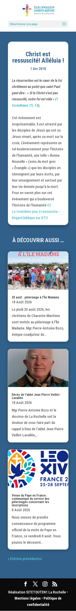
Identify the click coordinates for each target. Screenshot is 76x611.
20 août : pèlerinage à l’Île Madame (35, 297)
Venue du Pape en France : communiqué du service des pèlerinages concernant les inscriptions (30, 500)
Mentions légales (28, 598)
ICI (49, 205)
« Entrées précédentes (25, 559)
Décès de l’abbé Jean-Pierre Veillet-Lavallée (36, 396)
